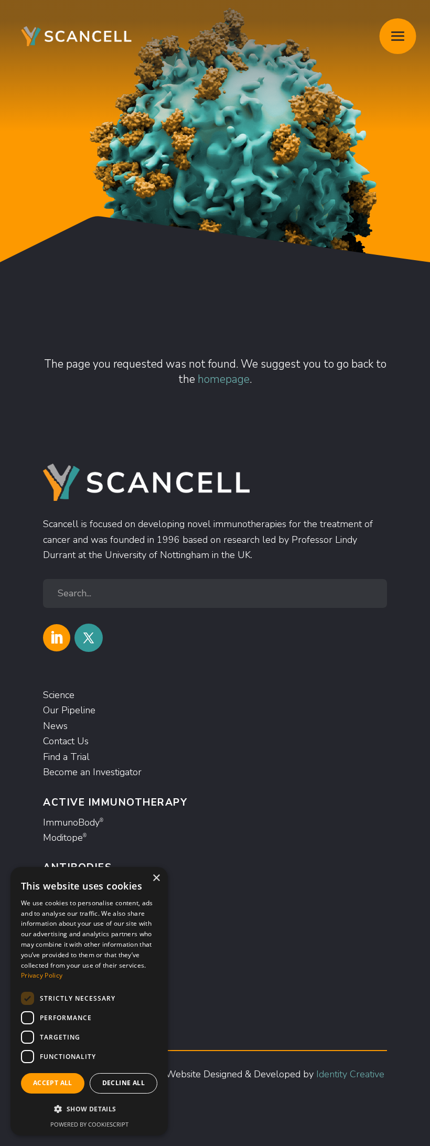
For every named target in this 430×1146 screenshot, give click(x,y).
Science (58, 695)
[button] (89, 1109)
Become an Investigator (92, 772)
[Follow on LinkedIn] (56, 637)
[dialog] (89, 1001)
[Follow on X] (88, 638)
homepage (224, 379)
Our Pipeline (69, 710)
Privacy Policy (41, 975)
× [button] (156, 878)
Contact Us (66, 741)
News (55, 726)
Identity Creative (350, 1074)
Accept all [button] (52, 1082)
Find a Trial (66, 757)
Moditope (65, 837)
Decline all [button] (123, 1082)
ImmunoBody (73, 822)
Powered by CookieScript (89, 1124)
